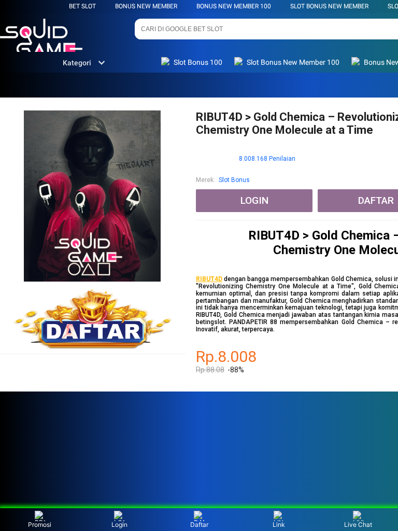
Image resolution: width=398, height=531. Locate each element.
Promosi (39, 524)
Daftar (199, 524)
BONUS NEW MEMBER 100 (233, 6)
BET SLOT (82, 6)
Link (279, 524)
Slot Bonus (234, 180)
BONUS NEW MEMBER (146, 6)
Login (119, 524)
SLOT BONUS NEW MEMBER (329, 6)
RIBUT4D (209, 279)
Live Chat (358, 524)
